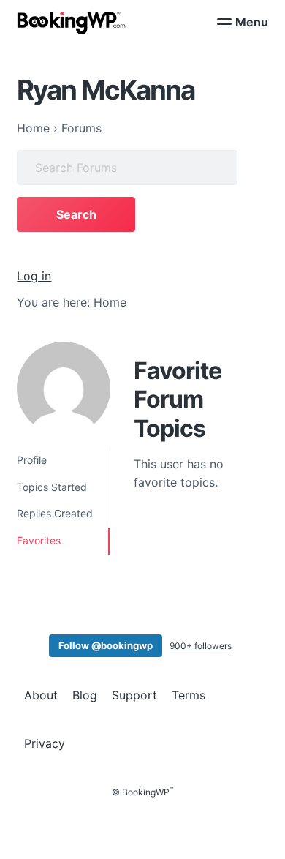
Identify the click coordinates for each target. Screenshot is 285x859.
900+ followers (201, 645)
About (41, 695)
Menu (251, 22)
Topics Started (52, 487)
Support (134, 695)
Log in (34, 276)
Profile (32, 460)
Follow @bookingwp (105, 645)
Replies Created (55, 513)
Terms (188, 695)
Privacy (44, 743)
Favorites (39, 540)
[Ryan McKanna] (63, 388)
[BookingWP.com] (71, 23)
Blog (84, 695)
